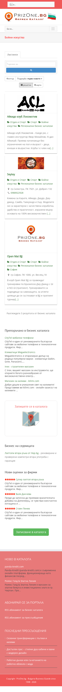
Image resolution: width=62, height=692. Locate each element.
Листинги (12, 54)
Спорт (33, 122)
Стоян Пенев (23, 508)
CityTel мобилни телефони (19, 337)
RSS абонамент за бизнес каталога (24, 609)
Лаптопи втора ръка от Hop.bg (22, 453)
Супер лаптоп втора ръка (30, 479)
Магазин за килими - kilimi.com (22, 380)
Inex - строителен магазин (19, 366)
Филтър (10, 78)
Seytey (11, 174)
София (13, 269)
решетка (27, 85)
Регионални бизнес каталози (36, 125)
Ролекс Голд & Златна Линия (20, 580)
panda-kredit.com (14, 566)
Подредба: (28, 78)
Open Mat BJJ (14, 256)
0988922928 (17, 192)
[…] (51, 148)
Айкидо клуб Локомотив (22, 116)
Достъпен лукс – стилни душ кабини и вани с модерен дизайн (31, 651)
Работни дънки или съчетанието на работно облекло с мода (26, 662)
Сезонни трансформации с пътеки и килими (27, 640)
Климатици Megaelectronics (20, 352)
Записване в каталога (31, 532)
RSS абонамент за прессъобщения (24, 617)
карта (38, 85)
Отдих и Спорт (18, 122)
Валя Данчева (23, 493)
